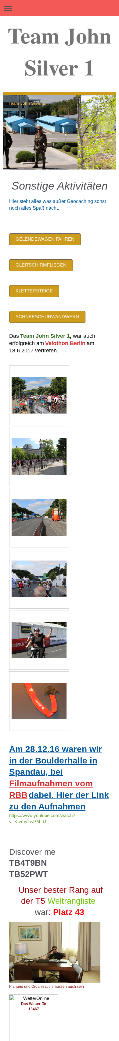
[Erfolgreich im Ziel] (39, 640)
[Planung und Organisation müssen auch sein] (54, 952)
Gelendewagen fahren (45, 239)
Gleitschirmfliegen (41, 264)
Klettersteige (34, 290)
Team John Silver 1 (59, 51)
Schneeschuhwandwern (47, 316)
